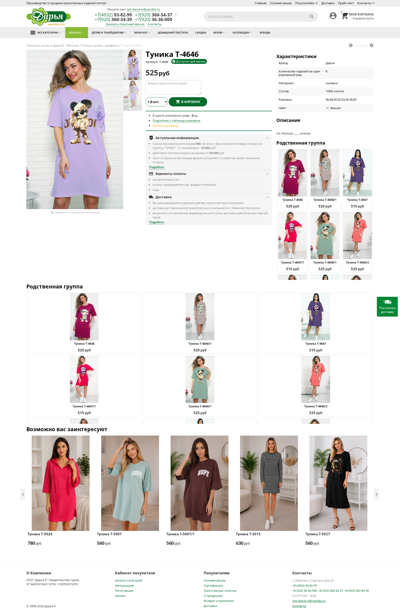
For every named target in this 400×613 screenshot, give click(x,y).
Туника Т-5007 (109, 534)
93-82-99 (113, 15)
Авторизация (124, 585)
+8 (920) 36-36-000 (304, 590)
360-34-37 (153, 15)
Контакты (364, 3)
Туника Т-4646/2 (357, 262)
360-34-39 (113, 19)
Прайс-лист (346, 3)
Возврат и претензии (219, 601)
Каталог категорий (128, 580)
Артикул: (152, 62)
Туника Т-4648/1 (325, 200)
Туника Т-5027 (317, 534)
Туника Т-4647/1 (292, 262)
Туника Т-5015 (248, 534)
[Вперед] (371, 46)
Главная (260, 3)
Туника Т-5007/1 (180, 534)
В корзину (190, 101)
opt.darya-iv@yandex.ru (143, 9)
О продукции (213, 596)
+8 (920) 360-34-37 (330, 590)
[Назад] (351, 46)
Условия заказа (281, 3)
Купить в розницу (165, 126)
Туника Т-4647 (357, 200)
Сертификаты (213, 585)
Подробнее (156, 167)
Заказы (120, 596)
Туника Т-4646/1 (325, 262)
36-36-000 (153, 19)
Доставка (327, 3)
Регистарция (124, 590)
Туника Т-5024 (40, 534)
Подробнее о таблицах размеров (176, 120)
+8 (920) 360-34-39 (356, 590)
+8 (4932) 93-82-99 (304, 585)
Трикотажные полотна (220, 590)
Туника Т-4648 (292, 200)
